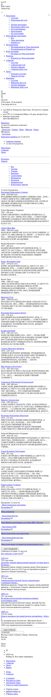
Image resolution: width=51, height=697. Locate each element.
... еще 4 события (8, 630)
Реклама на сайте (13, 680)
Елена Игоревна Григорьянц (13, 451)
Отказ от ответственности (17, 685)
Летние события (18, 67)
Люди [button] (8, 71)
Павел (36, 130)
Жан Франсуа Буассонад (11, 366)
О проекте (10, 678)
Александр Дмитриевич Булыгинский (17, 382)
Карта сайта (13, 694)
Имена (9, 667)
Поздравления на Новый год (23, 49)
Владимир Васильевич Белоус (13, 313)
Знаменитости (17, 182)
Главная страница (13, 141)
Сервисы (9, 674)
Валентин (6, 130)
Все (12, 38)
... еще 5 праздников (9, 549)
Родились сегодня (18, 74)
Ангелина (6, 134)
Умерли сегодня (17, 76)
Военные (15, 173)
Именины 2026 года (19, 87)
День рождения (17, 40)
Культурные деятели (19, 184)
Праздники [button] (10, 16)
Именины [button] (10, 78)
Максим (28, 130)
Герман (15, 130)
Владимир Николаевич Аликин (14, 192)
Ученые (14, 171)
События (9, 663)
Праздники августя (19, 20)
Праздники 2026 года (20, 27)
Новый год (15, 42)
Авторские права (13, 683)
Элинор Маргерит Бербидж (12, 349)
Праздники (10, 661)
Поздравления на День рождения (25, 47)
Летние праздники (19, 25)
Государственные (18, 29)
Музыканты (16, 178)
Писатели (15, 180)
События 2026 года (19, 69)
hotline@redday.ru (13, 691)
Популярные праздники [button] (16, 36)
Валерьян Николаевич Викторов (14, 416)
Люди (8, 665)
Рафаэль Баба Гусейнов (11, 485)
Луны (8, 672)
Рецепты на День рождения (22, 58)
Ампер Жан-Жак (8, 228)
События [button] (9, 60)
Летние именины (18, 85)
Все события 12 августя (11, 554)
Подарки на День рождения (22, 54)
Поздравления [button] (12, 45)
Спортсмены (16, 176)
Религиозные (16, 31)
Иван (21, 130)
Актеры (14, 169)
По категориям (17, 34)
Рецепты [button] (9, 56)
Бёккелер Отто (7, 297)
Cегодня (14, 18)
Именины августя (18, 83)
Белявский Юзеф (8, 331)
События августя (18, 65)
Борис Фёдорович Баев (10, 261)
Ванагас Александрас (10, 400)
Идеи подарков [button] (12, 51)
